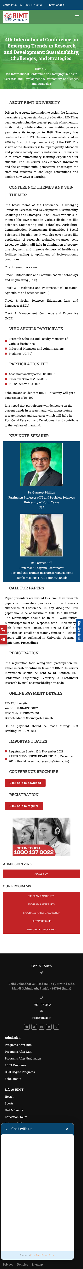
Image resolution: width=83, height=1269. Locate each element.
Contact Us (10, 5)
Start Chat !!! (56, 5)
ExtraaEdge (35, 1255)
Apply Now (41, 873)
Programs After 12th (41, 904)
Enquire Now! (79, 630)
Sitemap (37, 1264)
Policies (22, 1264)
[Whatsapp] (56, 1027)
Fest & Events (14, 1110)
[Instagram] (41, 1027)
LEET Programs (41, 920)
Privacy (8, 1264)
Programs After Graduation (41, 912)
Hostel (9, 1096)
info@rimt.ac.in (41, 1018)
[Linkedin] (49, 1027)
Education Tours (16, 1117)
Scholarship (13, 1079)
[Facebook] (27, 1027)
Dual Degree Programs (20, 1072)
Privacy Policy (48, 1255)
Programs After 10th (41, 895)
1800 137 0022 (33, 5)
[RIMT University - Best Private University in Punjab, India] (16, 17)
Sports (9, 1103)
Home (39, 69)
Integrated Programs (41, 929)
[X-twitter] (34, 1027)
